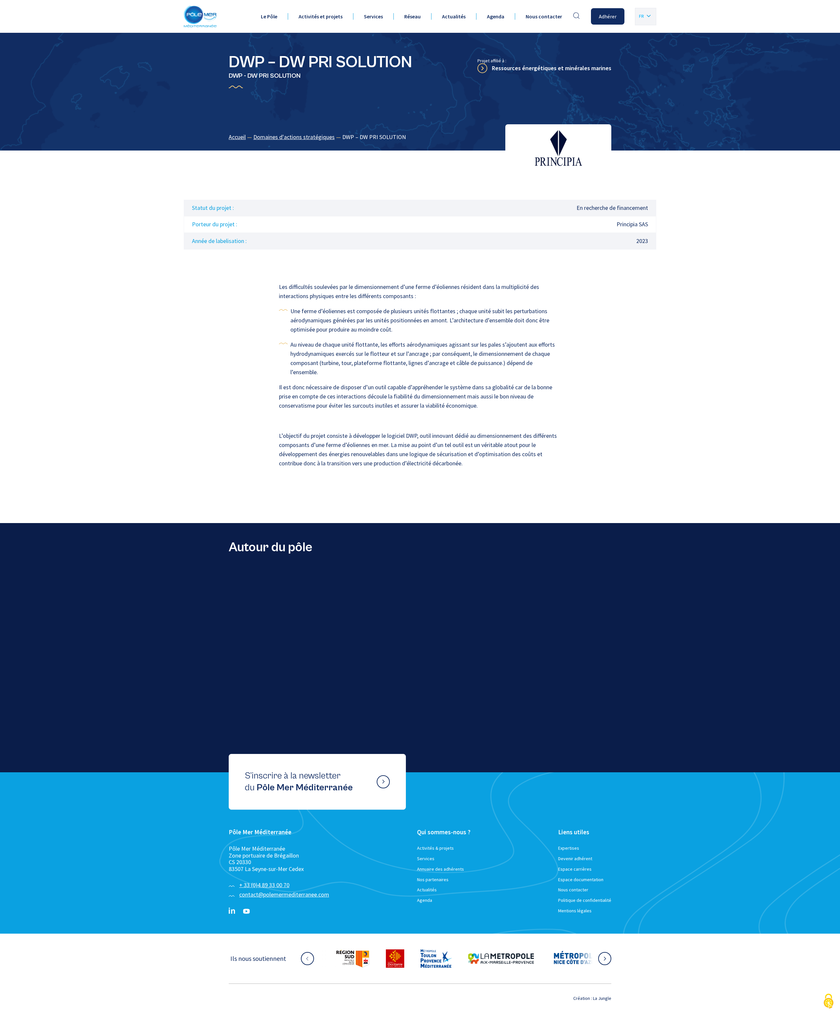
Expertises (568, 848)
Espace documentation (580, 879)
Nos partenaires (433, 879)
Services (373, 16)
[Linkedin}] (232, 911)
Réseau (412, 16)
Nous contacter (544, 16)
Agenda (495, 16)
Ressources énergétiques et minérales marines (551, 68)
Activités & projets (435, 848)
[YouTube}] (246, 911)
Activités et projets (321, 16)
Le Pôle (269, 16)
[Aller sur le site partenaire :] (352, 958)
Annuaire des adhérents (440, 869)
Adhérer (608, 16)
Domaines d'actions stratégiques (294, 137)
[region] (420, 137)
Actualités (454, 16)
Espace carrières (575, 869)
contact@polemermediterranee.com (284, 894)
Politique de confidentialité (584, 900)
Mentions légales (575, 911)
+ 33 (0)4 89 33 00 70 (264, 885)
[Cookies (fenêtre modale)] (828, 1001)
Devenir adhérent (575, 858)
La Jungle (602, 998)
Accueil (237, 137)
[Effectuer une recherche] (576, 16)
